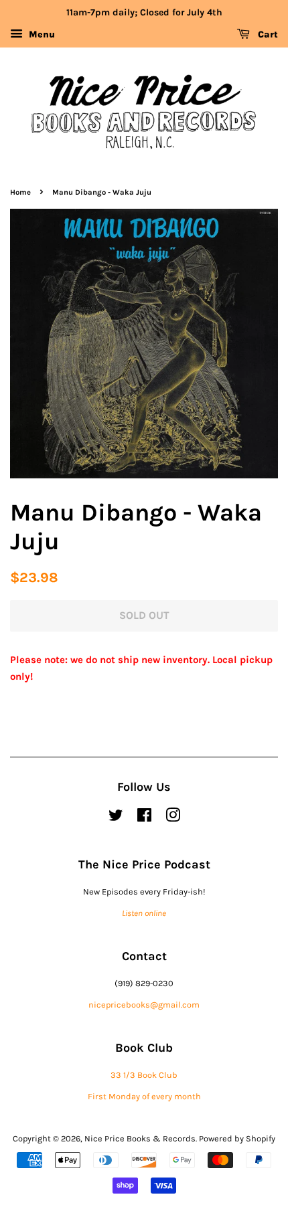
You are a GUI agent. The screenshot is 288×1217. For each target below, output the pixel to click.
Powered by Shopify (237, 1138)
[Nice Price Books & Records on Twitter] (116, 818)
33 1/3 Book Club (144, 1075)
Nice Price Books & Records (140, 1138)
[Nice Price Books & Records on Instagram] (172, 818)
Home (20, 192)
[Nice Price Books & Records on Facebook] (144, 818)
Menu (40, 34)
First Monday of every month (144, 1096)
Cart (266, 34)
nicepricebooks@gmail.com (144, 1005)
